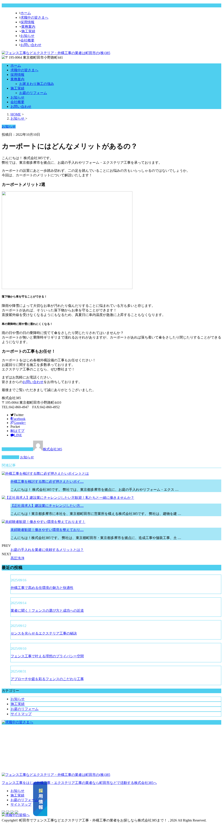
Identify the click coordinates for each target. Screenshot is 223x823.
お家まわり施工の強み (36, 84)
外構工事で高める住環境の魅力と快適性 (42, 588)
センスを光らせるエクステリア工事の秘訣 (44, 633)
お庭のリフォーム (33, 93)
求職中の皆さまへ (34, 17)
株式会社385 (52, 449)
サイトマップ (21, 714)
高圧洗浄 (17, 558)
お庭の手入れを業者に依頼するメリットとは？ (47, 550)
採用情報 (27, 22)
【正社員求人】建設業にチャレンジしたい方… (47, 505)
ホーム (25, 13)
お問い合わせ (30, 45)
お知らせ (27, 36)
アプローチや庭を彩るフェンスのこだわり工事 (47, 679)
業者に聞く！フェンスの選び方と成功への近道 (47, 610)
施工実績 (28, 31)
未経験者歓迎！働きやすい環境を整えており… (47, 530)
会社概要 (27, 40)
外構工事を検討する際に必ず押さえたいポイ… (47, 481)
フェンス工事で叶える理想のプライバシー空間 (47, 656)
